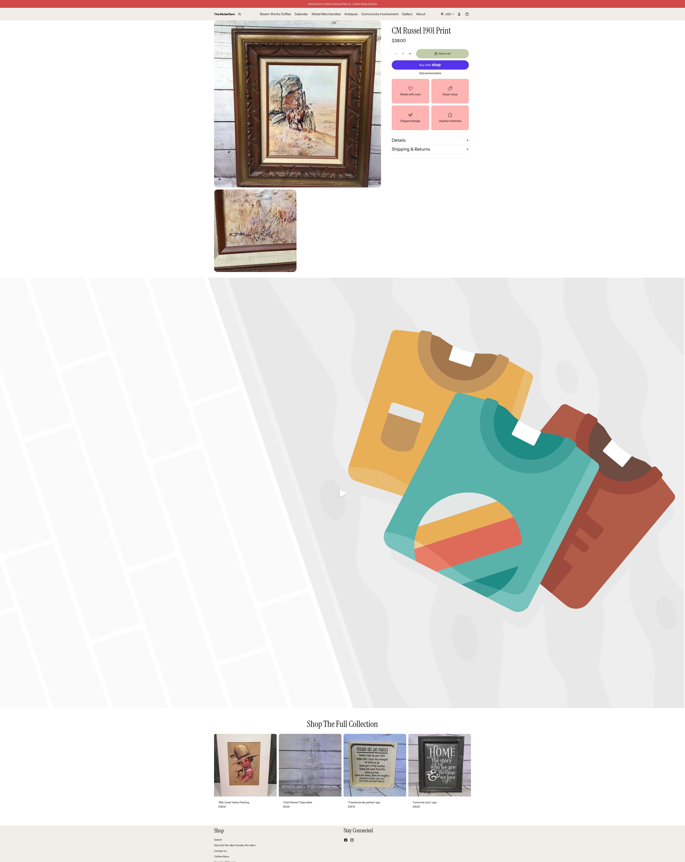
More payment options (430, 73)
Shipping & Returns (411, 149)
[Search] (239, 14)
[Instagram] (352, 840)
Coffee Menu (221, 856)
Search (218, 839)
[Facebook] (346, 840)
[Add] (271, 791)
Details (398, 140)
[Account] (459, 14)
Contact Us (220, 851)
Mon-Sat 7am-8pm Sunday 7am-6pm (235, 845)
